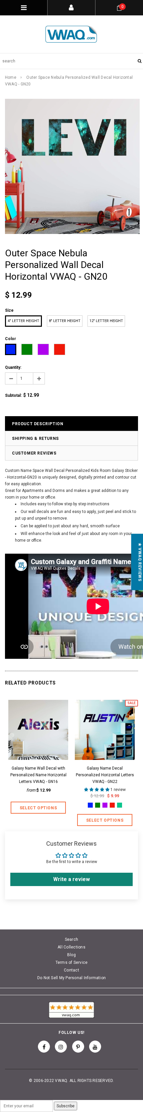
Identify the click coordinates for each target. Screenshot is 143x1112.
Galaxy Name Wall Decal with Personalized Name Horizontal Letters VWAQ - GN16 (38, 775)
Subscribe (65, 1106)
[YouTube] (95, 1047)
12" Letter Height (106, 321)
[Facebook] (44, 1047)
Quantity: (13, 367)
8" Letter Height (64, 321)
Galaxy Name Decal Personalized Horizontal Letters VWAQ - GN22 (105, 775)
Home (10, 77)
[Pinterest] (78, 1047)
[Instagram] (61, 1047)
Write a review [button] (71, 879)
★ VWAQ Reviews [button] (139, 562)
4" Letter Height (23, 321)
